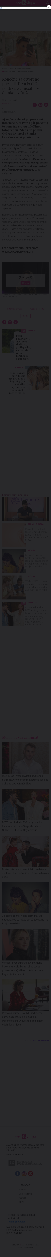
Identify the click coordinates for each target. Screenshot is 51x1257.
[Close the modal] (49, 7)
